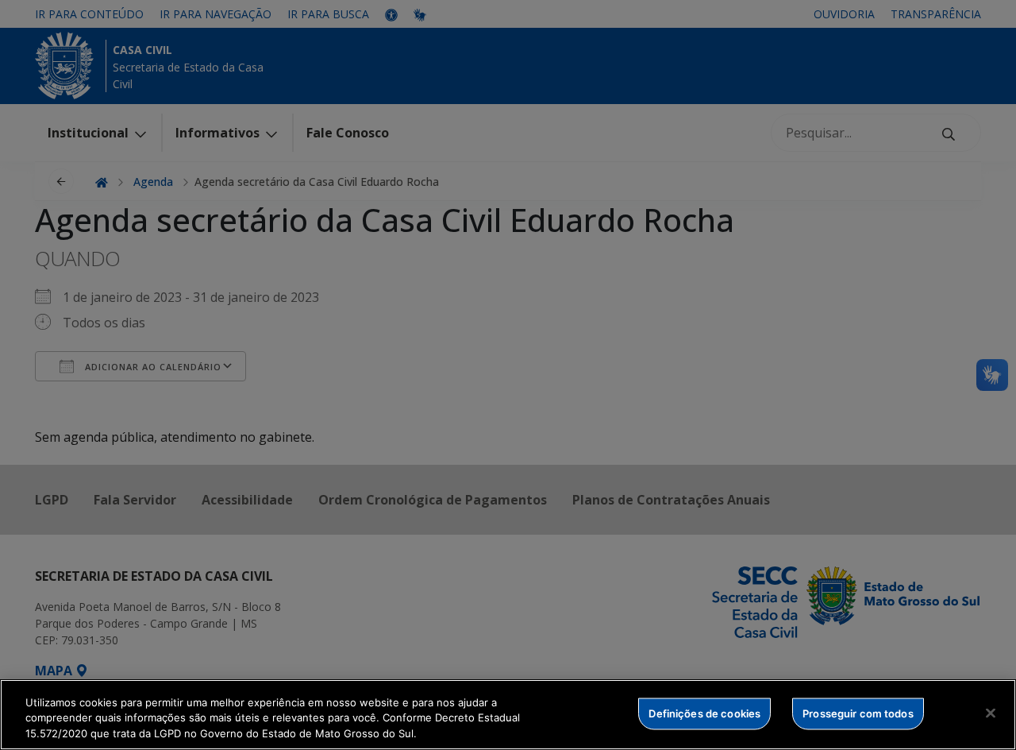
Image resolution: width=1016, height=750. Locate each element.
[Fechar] (990, 712)
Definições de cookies (704, 712)
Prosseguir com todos (858, 712)
